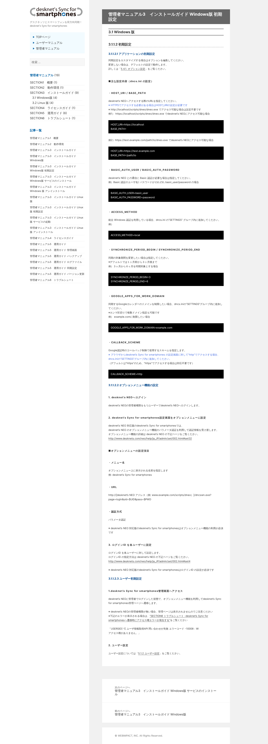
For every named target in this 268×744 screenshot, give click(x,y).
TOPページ (43, 37)
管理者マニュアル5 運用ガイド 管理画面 (53, 250)
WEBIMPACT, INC (128, 735)
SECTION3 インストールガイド (52, 93)
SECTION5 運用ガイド (46, 113)
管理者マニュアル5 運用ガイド (48, 244)
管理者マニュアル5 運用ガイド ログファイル (56, 261)
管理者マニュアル (48, 48)
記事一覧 (36, 130)
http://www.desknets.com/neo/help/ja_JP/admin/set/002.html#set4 (149, 561)
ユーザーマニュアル (49, 43)
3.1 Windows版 (42, 98)
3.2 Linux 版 (40, 103)
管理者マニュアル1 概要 (44, 138)
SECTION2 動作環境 (44, 87)
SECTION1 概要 (41, 82)
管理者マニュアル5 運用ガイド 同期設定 (53, 268)
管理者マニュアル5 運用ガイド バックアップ (56, 256)
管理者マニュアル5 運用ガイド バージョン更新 (57, 273)
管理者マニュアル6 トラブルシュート (52, 279)
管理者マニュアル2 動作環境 (47, 144)
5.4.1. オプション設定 (133, 68)
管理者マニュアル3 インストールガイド (53, 150)
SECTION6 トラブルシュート (50, 118)
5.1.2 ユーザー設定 (148, 653)
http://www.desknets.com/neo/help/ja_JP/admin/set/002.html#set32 (150, 438)
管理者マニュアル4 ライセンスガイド (52, 238)
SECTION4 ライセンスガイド (50, 108)
